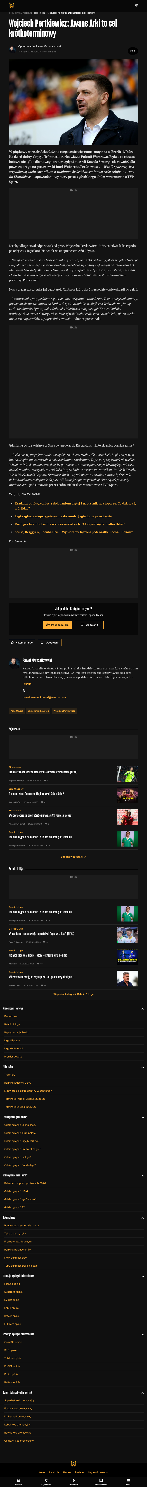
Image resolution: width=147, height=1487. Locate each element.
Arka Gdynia (17, 711)
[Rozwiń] (141, 1008)
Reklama (79, 1472)
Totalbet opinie (12, 1358)
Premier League (13, 1056)
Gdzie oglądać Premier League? (22, 1148)
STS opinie (10, 1350)
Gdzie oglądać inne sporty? (15, 1175)
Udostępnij (52, 642)
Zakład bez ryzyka (15, 1233)
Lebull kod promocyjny (17, 1424)
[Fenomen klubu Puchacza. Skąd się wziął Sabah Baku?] (73, 795)
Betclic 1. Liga (39, 13)
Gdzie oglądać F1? (14, 1207)
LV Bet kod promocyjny (17, 1416)
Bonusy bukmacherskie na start (22, 1225)
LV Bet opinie (11, 1299)
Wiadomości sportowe (13, 1008)
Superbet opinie (13, 1291)
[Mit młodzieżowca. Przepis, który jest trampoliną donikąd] (73, 957)
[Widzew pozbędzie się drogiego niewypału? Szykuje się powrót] (73, 817)
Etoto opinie (11, 1374)
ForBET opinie (12, 1366)
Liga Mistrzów (16, 789)
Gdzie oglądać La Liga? (17, 1157)
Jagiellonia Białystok (38, 711)
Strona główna (15, 13)
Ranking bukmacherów (17, 1249)
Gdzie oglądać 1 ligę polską (20, 1132)
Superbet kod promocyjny (19, 1400)
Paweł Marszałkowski (49, 46)
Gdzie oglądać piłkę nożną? (15, 1117)
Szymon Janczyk (16, 780)
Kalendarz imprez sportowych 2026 (25, 1183)
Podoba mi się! (60, 624)
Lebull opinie (11, 1307)
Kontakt (67, 1472)
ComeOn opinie (13, 1342)
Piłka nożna (27, 13)
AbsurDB (13, 964)
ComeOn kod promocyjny (19, 1440)
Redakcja (54, 1472)
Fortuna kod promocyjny (18, 1408)
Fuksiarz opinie (13, 1323)
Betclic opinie (12, 1315)
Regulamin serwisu (98, 1472)
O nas (42, 1472)
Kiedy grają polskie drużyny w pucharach (28, 1090)
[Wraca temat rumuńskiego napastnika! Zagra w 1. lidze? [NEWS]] (73, 935)
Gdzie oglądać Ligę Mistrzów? (21, 1140)
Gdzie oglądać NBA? (16, 1191)
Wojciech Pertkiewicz (64, 711)
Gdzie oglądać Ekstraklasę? (20, 1124)
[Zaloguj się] (136, 5)
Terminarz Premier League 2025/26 (25, 1098)
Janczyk (19, 942)
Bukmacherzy (9, 1217)
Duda (11, 942)
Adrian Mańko (15, 802)
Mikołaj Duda (14, 985)
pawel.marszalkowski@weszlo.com (44, 697)
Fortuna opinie (12, 1283)
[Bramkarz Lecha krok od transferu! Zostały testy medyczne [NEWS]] (73, 773)
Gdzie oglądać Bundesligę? (20, 1165)
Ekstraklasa (15, 767)
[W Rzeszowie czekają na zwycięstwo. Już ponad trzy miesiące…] (73, 978)
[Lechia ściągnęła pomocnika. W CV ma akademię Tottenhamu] (73, 838)
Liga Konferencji (13, 1048)
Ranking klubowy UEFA (17, 1082)
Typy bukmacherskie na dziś (20, 1265)
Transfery (9, 1074)
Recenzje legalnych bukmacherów (18, 1276)
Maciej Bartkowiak (17, 824)
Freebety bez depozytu (18, 1241)
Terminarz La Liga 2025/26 (20, 1106)
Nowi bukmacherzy (15, 1257)
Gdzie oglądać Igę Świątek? (20, 1199)
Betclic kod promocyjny (17, 1432)
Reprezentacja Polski (16, 1032)
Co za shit (92, 624)
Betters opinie (12, 1382)
